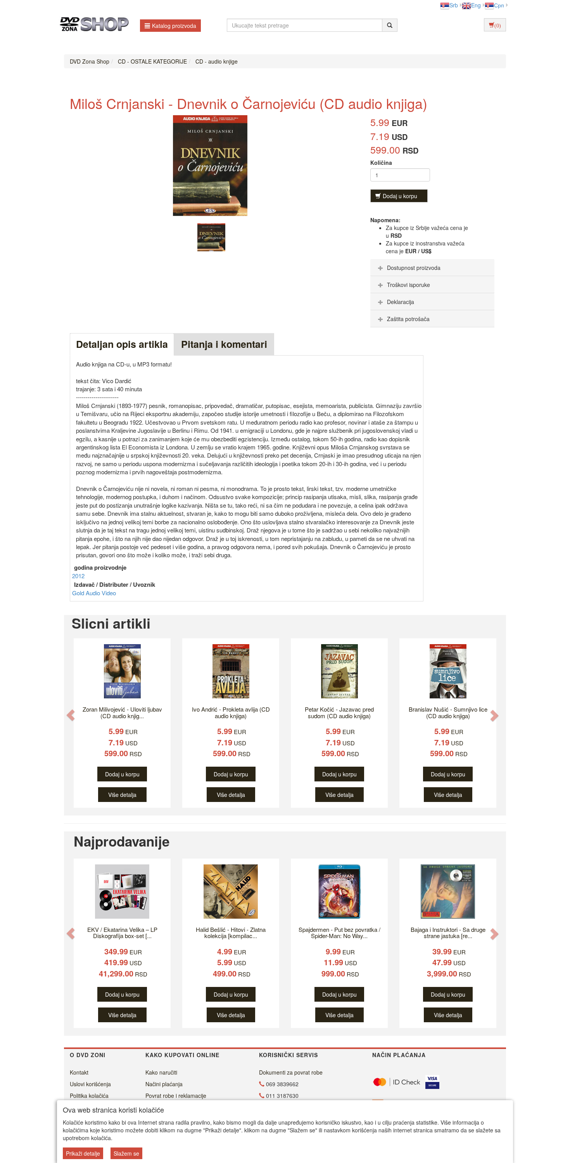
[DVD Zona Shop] (92, 25)
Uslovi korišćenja (90, 1084)
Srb (453, 5)
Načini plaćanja (164, 1084)
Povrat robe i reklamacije (175, 1095)
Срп (499, 5)
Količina (381, 162)
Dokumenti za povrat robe (291, 1072)
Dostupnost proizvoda (413, 267)
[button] (70, 715)
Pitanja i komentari (224, 344)
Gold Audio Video (94, 593)
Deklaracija (400, 302)
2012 (78, 576)
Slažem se (126, 1153)
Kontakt (79, 1072)
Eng (476, 5)
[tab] (432, 267)
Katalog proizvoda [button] (174, 25)
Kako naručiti (161, 1072)
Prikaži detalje (83, 1153)
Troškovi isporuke (408, 285)
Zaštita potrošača (408, 319)
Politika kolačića (89, 1095)
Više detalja (122, 794)
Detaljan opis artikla (122, 344)
